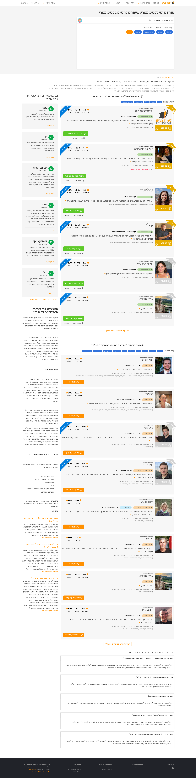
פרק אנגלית (138, 102)
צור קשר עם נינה (73, 211)
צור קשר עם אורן (72, 489)
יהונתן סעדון (49, 262)
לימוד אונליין (130, 3)
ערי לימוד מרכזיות (107, 769)
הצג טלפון (73, 382)
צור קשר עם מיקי (73, 453)
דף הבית (156, 3)
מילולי (146, 102)
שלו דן (52, 230)
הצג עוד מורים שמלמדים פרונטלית (117, 644)
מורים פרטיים (145, 3)
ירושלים (131, 351)
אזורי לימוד (109, 767)
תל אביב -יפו (97, 351)
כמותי (153, 102)
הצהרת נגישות (77, 771)
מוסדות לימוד (77, 767)
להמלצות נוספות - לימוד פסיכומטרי (43, 299)
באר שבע (152, 351)
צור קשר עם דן (73, 248)
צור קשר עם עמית (72, 318)
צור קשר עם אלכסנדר (74, 133)
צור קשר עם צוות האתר (74, 769)
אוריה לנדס (50, 194)
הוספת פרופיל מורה (137, 765)
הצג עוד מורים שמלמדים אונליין (117, 331)
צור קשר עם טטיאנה (73, 176)
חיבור (159, 102)
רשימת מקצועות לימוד (105, 765)
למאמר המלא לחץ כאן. (49, 538)
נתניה (124, 351)
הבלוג (118, 3)
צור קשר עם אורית (72, 283)
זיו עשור (51, 293)
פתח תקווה (117, 351)
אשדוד (160, 351)
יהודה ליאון (50, 126)
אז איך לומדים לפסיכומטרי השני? (44, 578)
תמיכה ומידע (105, 3)
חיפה (138, 351)
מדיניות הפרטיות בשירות (37, 771)
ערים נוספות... (87, 351)
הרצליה (145, 351)
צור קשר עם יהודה (72, 634)
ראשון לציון (107, 351)
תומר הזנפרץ (49, 157)
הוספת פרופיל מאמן (137, 767)
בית (173, 77)
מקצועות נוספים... (127, 102)
